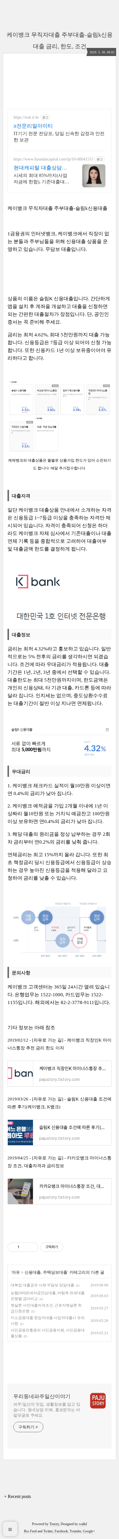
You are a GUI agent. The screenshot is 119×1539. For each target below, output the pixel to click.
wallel (83, 1524)
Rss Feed (30, 1531)
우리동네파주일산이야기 (41, 1396)
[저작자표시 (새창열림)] (65, 1247)
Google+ (89, 1531)
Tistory (54, 1524)
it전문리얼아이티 (33, 126)
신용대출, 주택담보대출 (46, 1272)
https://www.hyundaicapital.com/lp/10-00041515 (53, 159)
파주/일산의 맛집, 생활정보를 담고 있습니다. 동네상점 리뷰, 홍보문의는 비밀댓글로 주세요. (46, 1409)
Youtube (75, 1531)
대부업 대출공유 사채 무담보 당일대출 (42, 1285)
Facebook (61, 1531)
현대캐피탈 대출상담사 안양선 (40, 168)
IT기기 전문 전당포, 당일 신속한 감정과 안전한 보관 (59, 136)
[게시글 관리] (32, 1247)
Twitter (48, 1531)
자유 (16, 1272)
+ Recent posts (17, 1496)
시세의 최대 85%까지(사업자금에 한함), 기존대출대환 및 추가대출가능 (41, 179)
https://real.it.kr (26, 117)
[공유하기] (24, 1247)
